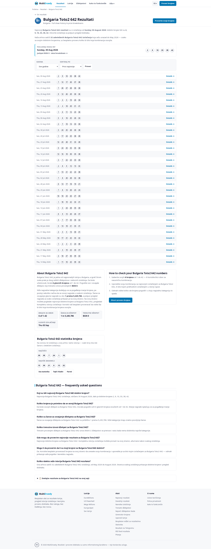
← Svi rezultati (41, 14)
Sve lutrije (88, 511)
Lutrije (70, 3)
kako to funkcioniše (97, 3)
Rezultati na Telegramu (125, 528)
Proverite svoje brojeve (164, 21)
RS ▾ (155, 3)
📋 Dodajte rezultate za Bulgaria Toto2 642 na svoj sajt (64, 478)
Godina (40, 62)
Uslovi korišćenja (154, 498)
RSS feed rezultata (123, 531)
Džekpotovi (81, 3)
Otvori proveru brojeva (120, 300)
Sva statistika (44, 372)
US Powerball (89, 501)
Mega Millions (89, 504)
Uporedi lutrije (121, 518)
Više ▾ (111, 3)
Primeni (88, 66)
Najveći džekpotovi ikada (125, 511)
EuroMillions (89, 498)
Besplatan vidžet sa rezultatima (128, 521)
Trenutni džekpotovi (123, 508)
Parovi (69, 372)
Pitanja (118, 534)
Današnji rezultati (123, 501)
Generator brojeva (123, 514)
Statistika (119, 524)
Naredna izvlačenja (123, 504)
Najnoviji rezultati (123, 498)
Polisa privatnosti (154, 501)
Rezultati (60, 3)
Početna (35, 9)
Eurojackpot (88, 508)
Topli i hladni (58, 372)
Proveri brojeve (167, 3)
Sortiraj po (65, 62)
